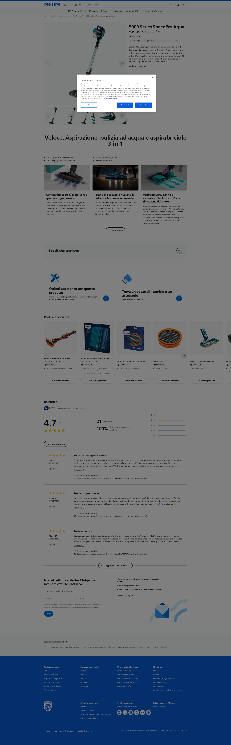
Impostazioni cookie (89, 105)
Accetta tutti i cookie (143, 105)
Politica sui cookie (111, 98)
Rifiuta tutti (125, 105)
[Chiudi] (152, 77)
